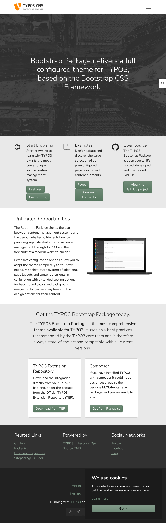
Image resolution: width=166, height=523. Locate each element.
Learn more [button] (100, 498)
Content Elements (89, 194)
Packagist (21, 448)
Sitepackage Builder (28, 458)
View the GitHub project (137, 187)
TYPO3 (75, 502)
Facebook (118, 448)
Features (35, 189)
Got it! (123, 508)
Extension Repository (29, 453)
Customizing (38, 197)
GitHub (19, 443)
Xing (114, 453)
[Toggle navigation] (148, 7)
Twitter (116, 443)
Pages (82, 184)
